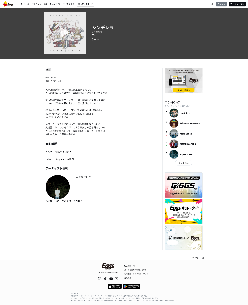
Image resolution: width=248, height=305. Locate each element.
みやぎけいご (97, 32)
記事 (45, 4)
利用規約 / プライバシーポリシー (137, 274)
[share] (94, 39)
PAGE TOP (199, 257)
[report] (98, 39)
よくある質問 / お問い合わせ (135, 270)
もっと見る (184, 162)
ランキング (36, 4)
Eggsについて (129, 266)
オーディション (23, 4)
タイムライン (55, 4)
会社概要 (127, 278)
